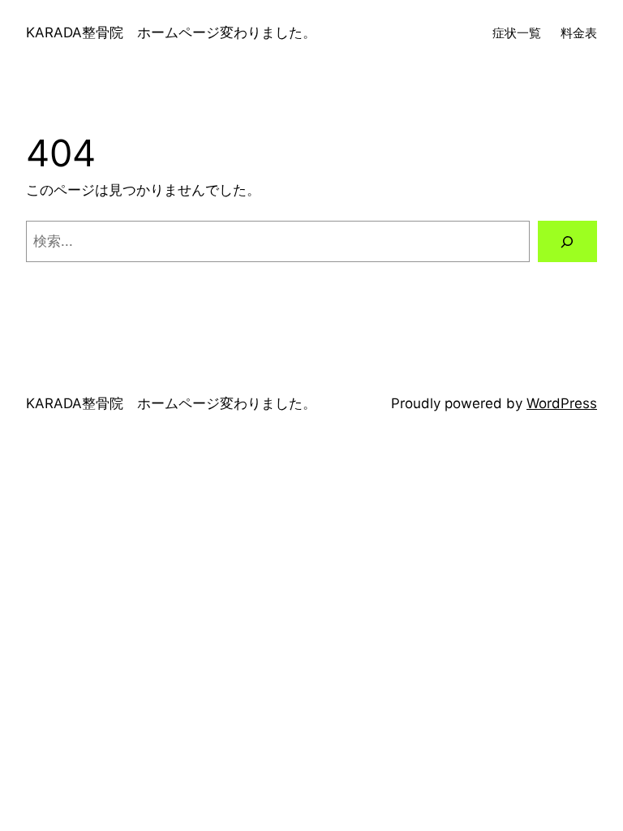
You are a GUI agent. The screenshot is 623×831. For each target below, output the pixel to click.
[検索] (567, 241)
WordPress (561, 403)
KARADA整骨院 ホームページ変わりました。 (171, 32)
